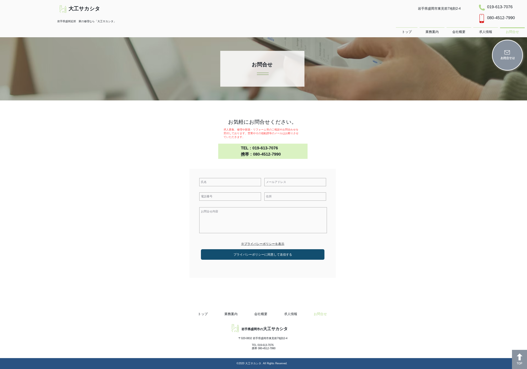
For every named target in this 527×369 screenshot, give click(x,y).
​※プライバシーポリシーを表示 (262, 244)
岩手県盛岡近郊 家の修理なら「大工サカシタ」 (86, 21)
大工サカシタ (84, 8)
